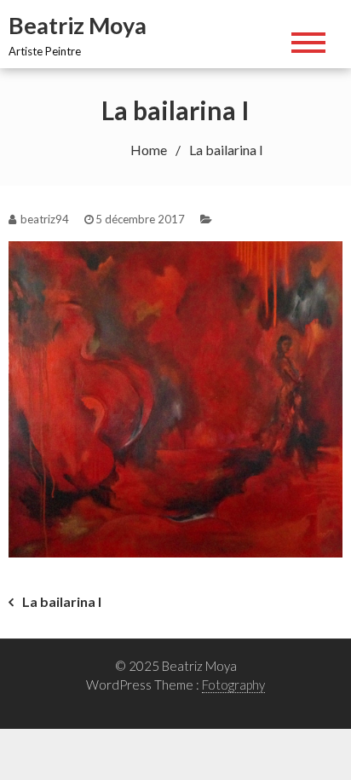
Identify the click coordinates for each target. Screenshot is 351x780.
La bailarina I (61, 601)
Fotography (233, 684)
